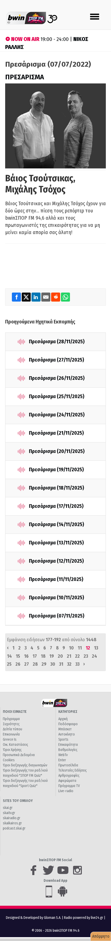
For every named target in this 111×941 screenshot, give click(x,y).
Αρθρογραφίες (69, 775)
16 (26, 656)
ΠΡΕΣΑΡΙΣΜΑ (24, 77)
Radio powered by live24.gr (84, 918)
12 (88, 648)
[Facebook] (17, 297)
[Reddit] (56, 297)
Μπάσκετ (65, 729)
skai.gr (8, 808)
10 (71, 648)
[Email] (46, 297)
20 (60, 656)
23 (86, 656)
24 (94, 656)
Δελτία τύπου (12, 729)
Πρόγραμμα (11, 719)
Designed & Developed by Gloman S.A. (33, 918)
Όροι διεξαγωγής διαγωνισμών (25, 765)
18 (43, 656)
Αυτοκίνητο (66, 734)
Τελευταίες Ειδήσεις (72, 770)
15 (18, 656)
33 (77, 664)
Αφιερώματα (67, 781)
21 (69, 656)
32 (69, 664)
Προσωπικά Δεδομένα (19, 755)
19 (51, 656)
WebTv (63, 755)
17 (35, 656)
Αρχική (63, 719)
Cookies (9, 760)
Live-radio (65, 791)
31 (61, 664)
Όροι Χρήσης (12, 750)
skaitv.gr (9, 813)
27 (26, 664)
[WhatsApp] (65, 297)
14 (9, 656)
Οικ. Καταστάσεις (15, 744)
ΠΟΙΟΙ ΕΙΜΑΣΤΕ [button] (15, 711)
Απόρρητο (100, 936)
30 (52, 664)
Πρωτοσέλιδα (68, 765)
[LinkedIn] (36, 297)
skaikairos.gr (12, 823)
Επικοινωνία (11, 734)
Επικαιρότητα (68, 744)
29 (44, 664)
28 (35, 664)
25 (9, 664)
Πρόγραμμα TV (69, 786)
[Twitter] (26, 297)
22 (77, 656)
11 (80, 648)
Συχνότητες (11, 724)
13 (96, 648)
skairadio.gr (11, 818)
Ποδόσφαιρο (68, 724)
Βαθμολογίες (67, 750)
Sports (63, 739)
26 (17, 664)
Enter (62, 760)
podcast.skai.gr (14, 828)
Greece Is (10, 739)
